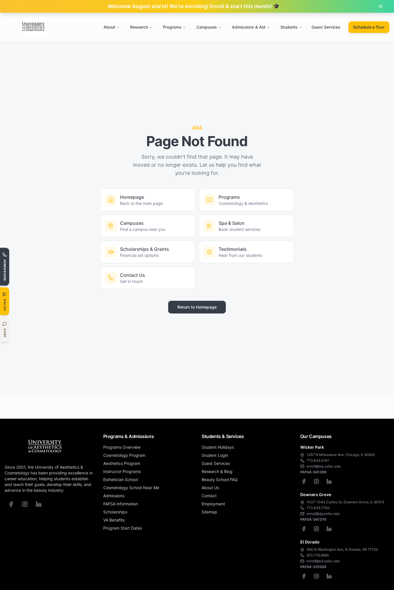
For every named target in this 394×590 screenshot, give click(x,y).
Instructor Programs (122, 471)
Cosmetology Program (124, 455)
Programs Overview (121, 447)
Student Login (215, 455)
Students (289, 27)
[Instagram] (24, 504)
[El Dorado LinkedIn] (329, 576)
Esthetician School (120, 479)
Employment (213, 503)
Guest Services (326, 27)
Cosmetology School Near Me (131, 487)
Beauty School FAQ (220, 479)
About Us (210, 487)
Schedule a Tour (369, 27)
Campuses (206, 27)
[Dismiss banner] (381, 6)
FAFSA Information (120, 503)
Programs (172, 27)
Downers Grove (315, 494)
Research (139, 27)
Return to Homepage (197, 307)
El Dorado (310, 541)
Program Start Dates (122, 528)
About (109, 27)
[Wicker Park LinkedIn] (329, 481)
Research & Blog (217, 471)
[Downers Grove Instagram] (316, 529)
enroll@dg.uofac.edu (323, 513)
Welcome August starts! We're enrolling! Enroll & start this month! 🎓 (193, 6)
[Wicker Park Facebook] (303, 481)
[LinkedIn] (38, 504)
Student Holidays (218, 447)
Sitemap (209, 511)
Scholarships (115, 511)
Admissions (113, 495)
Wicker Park (312, 447)
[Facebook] (11, 504)
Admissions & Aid (248, 27)
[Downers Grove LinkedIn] (329, 529)
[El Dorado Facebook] (303, 576)
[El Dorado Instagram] (316, 576)
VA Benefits (114, 519)
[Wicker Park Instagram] (316, 481)
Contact (209, 495)
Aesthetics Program (121, 463)
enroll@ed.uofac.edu (323, 561)
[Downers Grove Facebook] (303, 529)
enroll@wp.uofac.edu (324, 466)
